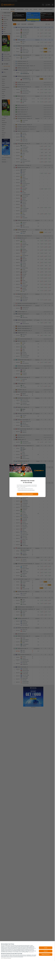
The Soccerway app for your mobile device (26, 490)
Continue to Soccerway (27, 494)
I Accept (45, 947)
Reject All (45, 951)
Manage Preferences (46, 954)
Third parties (31, 951)
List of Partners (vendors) (6, 958)
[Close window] (43, 466)
